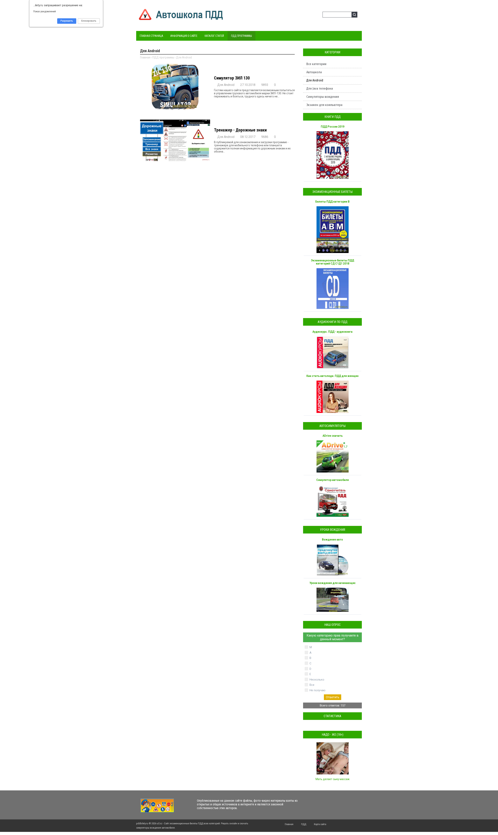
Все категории (316, 64)
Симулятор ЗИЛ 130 (232, 78)
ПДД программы (163, 57)
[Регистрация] (318, 15)
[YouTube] (333, 802)
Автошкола (314, 72)
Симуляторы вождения (322, 97)
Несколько (316, 679)
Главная (145, 57)
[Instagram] (340, 802)
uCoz (159, 823)
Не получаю (317, 690)
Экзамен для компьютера (324, 105)
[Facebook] (326, 802)
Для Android (314, 80)
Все (311, 685)
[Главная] (181, 20)
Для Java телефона (319, 88)
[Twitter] (319, 802)
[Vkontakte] (312, 802)
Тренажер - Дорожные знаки (240, 130)
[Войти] (312, 15)
